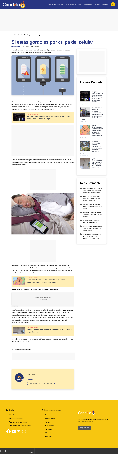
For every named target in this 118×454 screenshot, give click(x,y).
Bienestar (20, 35)
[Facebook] (8, 431)
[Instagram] (24, 431)
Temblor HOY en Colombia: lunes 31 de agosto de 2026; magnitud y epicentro (92, 214)
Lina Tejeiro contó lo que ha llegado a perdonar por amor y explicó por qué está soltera (92, 228)
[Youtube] (13, 431)
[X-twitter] (19, 431)
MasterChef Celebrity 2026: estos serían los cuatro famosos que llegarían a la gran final (92, 198)
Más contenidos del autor (41, 383)
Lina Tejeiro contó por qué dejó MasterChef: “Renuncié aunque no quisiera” (92, 206)
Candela (13, 35)
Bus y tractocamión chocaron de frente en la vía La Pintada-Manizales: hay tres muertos (92, 236)
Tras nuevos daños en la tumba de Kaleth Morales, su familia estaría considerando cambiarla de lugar (92, 190)
